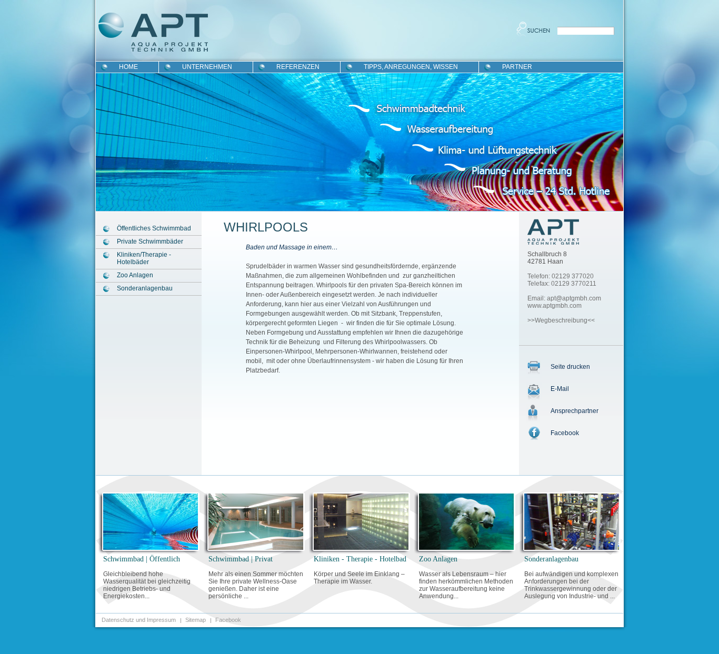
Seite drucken (570, 366)
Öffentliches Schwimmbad (154, 228)
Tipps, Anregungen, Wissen (411, 67)
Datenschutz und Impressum (139, 620)
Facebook (565, 433)
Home (128, 67)
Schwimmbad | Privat (240, 559)
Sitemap (195, 620)
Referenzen (297, 67)
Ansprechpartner (574, 411)
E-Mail (560, 389)
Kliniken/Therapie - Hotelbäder (144, 258)
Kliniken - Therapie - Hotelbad (360, 559)
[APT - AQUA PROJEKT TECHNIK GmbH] (554, 234)
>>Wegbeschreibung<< (561, 320)
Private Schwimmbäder (150, 241)
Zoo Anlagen (135, 275)
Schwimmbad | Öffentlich (141, 559)
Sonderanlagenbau (145, 288)
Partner (517, 67)
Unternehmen (207, 67)
